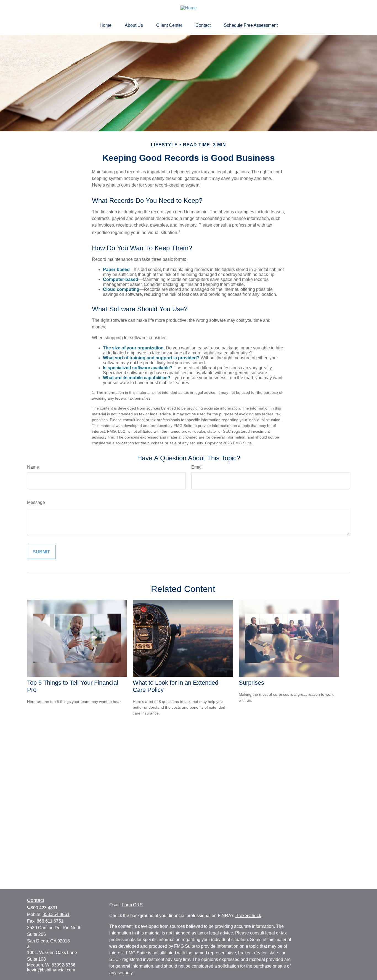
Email (197, 467)
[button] (105, 25)
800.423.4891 (44, 907)
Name (33, 467)
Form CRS (132, 904)
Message (36, 502)
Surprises (251, 682)
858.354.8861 (56, 914)
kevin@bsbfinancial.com (51, 970)
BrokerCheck (248, 915)
